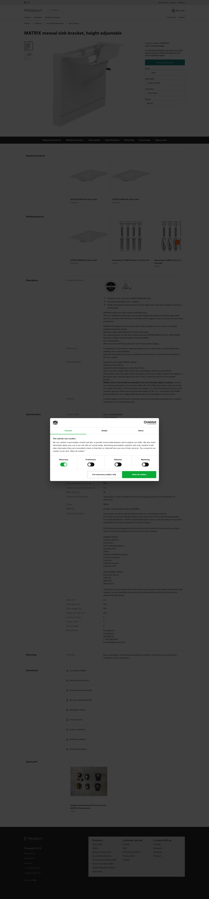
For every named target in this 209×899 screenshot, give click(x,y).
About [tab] (140, 431)
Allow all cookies (139, 475)
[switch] (90, 464)
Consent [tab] (68, 431)
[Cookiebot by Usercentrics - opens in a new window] (145, 422)
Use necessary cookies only (104, 475)
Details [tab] (105, 431)
